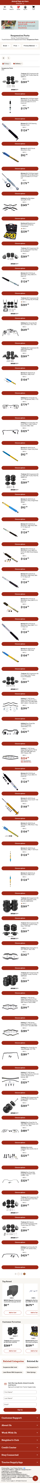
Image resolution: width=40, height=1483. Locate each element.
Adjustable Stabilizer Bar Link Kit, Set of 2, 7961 (29, 1149)
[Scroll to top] (35, 1478)
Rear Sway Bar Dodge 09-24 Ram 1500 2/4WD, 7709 (28, 1173)
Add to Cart (12, 1312)
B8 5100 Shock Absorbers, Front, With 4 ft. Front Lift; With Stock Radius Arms (29, 551)
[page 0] (15, 1274)
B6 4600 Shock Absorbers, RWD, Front (28, 873)
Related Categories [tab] (13, 1361)
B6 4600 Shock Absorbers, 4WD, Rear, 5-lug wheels (29, 824)
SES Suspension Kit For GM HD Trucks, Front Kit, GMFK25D (29, 974)
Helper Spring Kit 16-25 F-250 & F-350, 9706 (29, 948)
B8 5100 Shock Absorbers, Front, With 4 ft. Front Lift (29, 775)
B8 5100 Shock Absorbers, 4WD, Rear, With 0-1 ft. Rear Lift (29, 525)
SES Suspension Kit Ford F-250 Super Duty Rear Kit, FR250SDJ (29, 249)
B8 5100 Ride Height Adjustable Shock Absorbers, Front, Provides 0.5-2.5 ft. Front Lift (29, 101)
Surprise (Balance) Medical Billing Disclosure (14, 1474)
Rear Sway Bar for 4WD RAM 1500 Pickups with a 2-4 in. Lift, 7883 (29, 1124)
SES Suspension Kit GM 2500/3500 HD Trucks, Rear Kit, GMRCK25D (29, 899)
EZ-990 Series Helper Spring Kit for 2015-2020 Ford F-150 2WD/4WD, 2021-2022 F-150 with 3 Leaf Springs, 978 (29, 701)
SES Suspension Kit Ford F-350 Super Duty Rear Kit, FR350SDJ (29, 1198)
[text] (32, 39)
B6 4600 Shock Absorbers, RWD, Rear (28, 649)
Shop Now (19, 3)
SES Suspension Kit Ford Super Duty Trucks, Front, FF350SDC (29, 675)
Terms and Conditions (8, 1469)
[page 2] (24, 1274)
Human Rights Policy (23, 1475)
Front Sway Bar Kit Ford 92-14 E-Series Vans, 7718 (29, 1248)
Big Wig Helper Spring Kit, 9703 (28, 199)
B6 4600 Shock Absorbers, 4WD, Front (28, 373)
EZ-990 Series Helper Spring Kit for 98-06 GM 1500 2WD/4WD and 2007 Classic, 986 (29, 751)
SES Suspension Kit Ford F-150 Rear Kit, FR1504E (29, 298)
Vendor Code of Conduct (9, 1477)
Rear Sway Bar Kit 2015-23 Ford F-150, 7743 (29, 323)
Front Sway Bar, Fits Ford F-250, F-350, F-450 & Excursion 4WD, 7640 (29, 424)
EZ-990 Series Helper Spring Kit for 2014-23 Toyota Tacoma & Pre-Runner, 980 (29, 1075)
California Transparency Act (22, 1469)
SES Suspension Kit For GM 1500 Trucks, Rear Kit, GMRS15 (29, 75)
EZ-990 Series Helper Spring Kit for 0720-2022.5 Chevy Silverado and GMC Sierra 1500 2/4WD (29, 1000)
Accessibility (14, 1471)
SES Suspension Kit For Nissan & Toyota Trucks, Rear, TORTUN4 (29, 924)
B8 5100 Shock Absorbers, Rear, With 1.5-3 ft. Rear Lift (29, 625)
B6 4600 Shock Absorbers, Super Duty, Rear (29, 448)
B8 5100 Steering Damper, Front (29, 124)
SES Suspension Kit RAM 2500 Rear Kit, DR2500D (29, 349)
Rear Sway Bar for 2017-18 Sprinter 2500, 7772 (29, 398)
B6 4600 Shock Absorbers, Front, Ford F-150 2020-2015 (29, 799)
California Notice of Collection (25, 1477)
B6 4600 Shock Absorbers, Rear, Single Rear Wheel (29, 500)
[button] (23, 3)
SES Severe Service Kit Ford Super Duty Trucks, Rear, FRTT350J (29, 1223)
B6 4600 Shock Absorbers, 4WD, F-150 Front (29, 848)
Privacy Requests (6, 1479)
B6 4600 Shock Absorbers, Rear (28, 149)
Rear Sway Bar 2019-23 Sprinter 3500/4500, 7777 (28, 725)
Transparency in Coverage (9, 1475)
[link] (13, 38)
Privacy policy (5, 1468)
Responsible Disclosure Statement (11, 1472)
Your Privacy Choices (16, 1468)
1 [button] (18, 1274)
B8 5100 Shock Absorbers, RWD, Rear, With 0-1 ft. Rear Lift (29, 575)
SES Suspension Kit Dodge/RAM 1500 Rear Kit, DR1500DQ (29, 1099)
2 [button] (21, 1274)
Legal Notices (5, 1471)
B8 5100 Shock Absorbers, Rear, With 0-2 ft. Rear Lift (29, 600)
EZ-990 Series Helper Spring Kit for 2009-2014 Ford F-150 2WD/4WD (29, 1024)
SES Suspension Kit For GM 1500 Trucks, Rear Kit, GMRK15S (29, 475)
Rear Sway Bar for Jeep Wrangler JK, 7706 (29, 1048)
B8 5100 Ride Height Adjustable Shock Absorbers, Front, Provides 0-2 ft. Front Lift (29, 176)
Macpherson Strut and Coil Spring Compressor (28, 224)
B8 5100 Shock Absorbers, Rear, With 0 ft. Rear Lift (29, 274)
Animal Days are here (20, 1)
